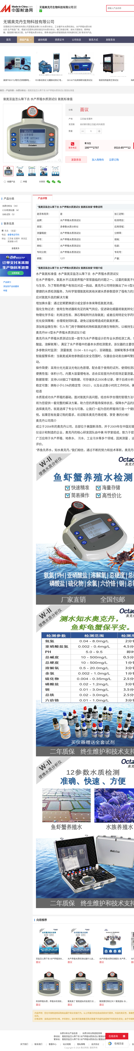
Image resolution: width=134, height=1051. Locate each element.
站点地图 (67, 1044)
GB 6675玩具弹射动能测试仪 (79, 80)
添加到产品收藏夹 (11, 286)
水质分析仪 (21, 90)
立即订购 (114, 159)
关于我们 (24, 1044)
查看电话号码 (13, 234)
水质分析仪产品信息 (69, 1033)
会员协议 (95, 1044)
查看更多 (15, 248)
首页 (2, 90)
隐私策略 (81, 1044)
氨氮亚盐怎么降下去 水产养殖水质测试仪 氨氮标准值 (85, 1036)
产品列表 (10, 90)
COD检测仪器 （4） (11, 210)
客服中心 (53, 1044)
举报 (25, 181)
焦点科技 (85, 1047)
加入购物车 (98, 159)
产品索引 (7, 282)
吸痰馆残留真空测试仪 (108, 80)
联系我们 (38, 1044)
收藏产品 (11, 181)
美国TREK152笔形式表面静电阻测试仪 (20, 80)
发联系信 (76, 159)
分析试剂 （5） (9, 214)
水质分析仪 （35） (10, 206)
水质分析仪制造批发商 (92, 1033)
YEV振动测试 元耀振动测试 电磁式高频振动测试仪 (57, 80)
